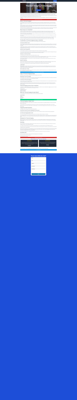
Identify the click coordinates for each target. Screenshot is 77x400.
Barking (27, 136)
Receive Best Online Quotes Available (38, 99)
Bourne (25, 136)
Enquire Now (38, 151)
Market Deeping (22, 136)
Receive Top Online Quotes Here (38, 19)
